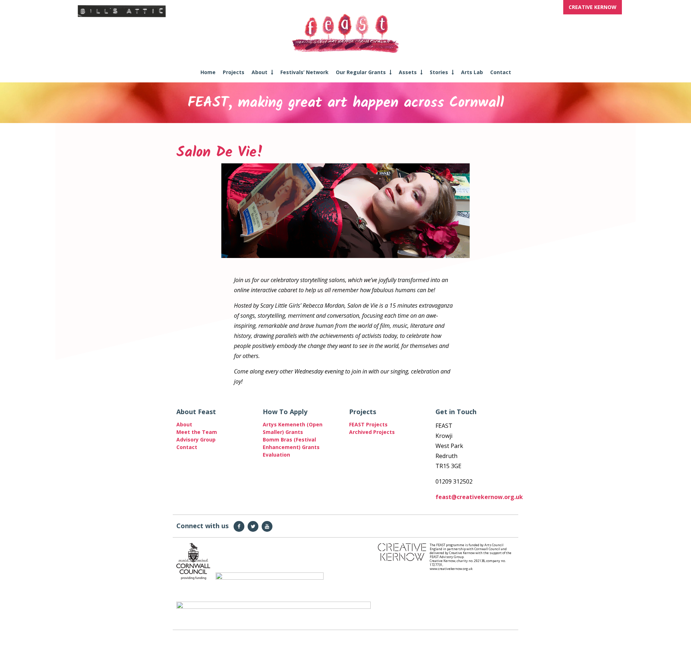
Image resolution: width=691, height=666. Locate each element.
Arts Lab (472, 72)
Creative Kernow (593, 7)
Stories (439, 72)
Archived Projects (372, 432)
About (259, 72)
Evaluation (276, 454)
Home (208, 72)
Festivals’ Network (304, 72)
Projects (233, 72)
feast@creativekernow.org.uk (479, 497)
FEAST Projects (368, 424)
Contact (500, 72)
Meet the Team (196, 432)
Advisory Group (196, 439)
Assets (408, 72)
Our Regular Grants (361, 72)
